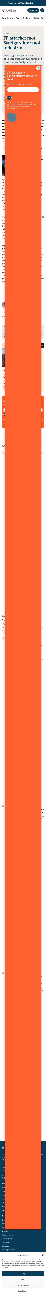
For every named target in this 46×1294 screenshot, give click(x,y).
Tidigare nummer (7, 1235)
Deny (23, 1280)
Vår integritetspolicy (8, 1250)
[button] (43, 1255)
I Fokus (36, 18)
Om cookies (5, 1246)
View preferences (23, 1285)
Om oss (4, 1224)
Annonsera (5, 1242)
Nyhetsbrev (33, 10)
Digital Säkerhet (7, 18)
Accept (23, 1274)
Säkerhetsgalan (7, 1239)
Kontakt (4, 1220)
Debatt (4, 1206)
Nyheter (6, 33)
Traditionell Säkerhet (23, 18)
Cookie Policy (22, 1291)
